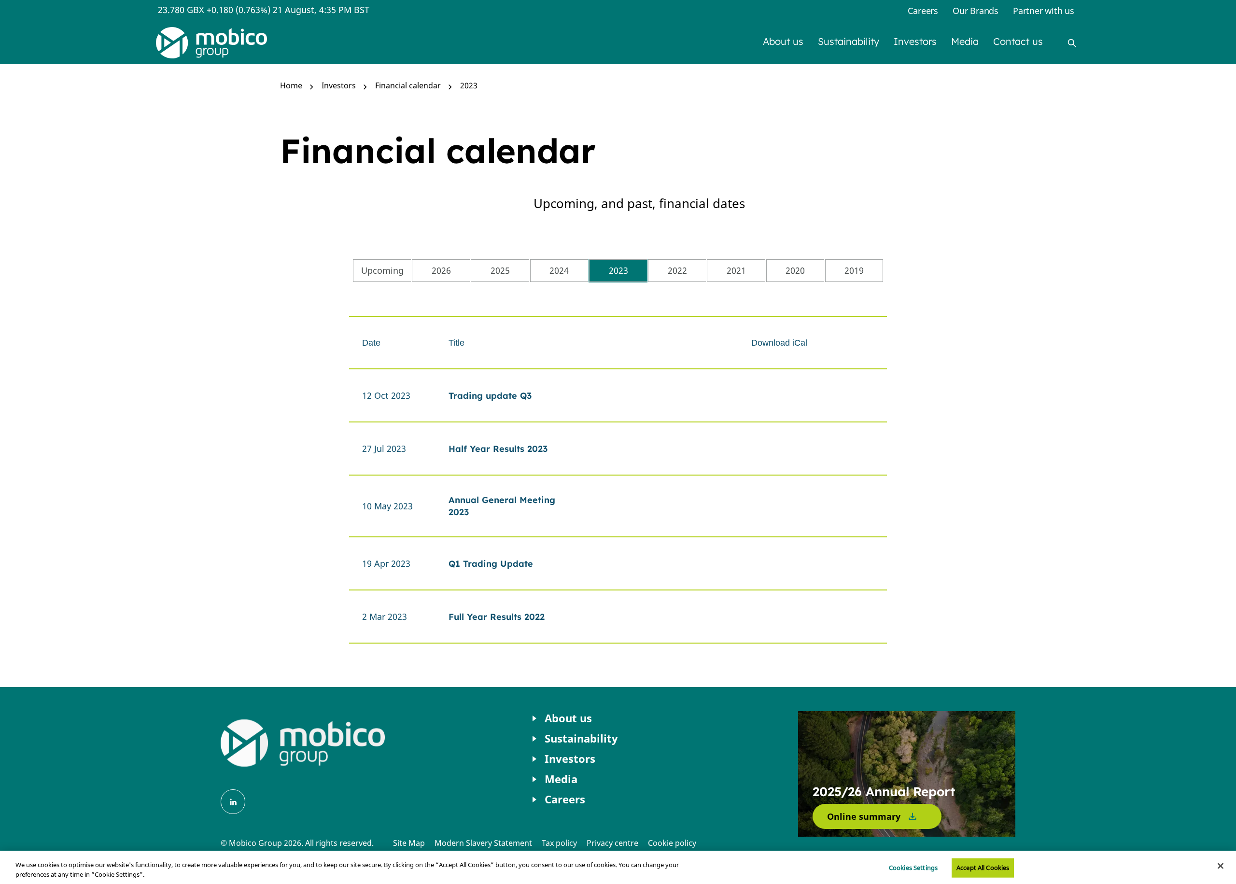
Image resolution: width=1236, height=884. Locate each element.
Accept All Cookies (982, 867)
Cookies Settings (913, 867)
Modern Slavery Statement (483, 843)
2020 (795, 270)
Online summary (863, 816)
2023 (469, 85)
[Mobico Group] (211, 42)
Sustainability (848, 41)
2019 (854, 270)
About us (783, 41)
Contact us (1018, 41)
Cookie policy (672, 843)
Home (291, 85)
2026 (441, 270)
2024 (559, 270)
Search (1072, 43)
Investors (915, 41)
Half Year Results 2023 (498, 448)
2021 (736, 270)
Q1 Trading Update (491, 563)
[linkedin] (233, 801)
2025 (500, 270)
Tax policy (559, 843)
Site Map (409, 843)
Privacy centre (612, 843)
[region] (618, 867)
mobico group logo (303, 743)
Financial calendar (408, 85)
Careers (923, 10)
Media (965, 41)
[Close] (1220, 866)
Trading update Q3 (490, 395)
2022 (677, 270)
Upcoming (382, 270)
